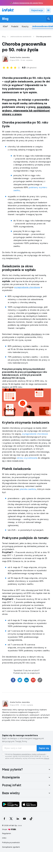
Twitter (11, 818)
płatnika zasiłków (28, 489)
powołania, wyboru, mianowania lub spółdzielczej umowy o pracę (26, 110)
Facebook (4, 818)
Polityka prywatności (11, 842)
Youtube (24, 818)
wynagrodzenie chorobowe (35, 434)
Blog (5, 19)
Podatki (14, 26)
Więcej (46, 758)
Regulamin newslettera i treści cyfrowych (29, 754)
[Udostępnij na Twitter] (19, 681)
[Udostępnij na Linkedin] (26, 681)
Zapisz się (44, 748)
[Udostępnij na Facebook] (13, 681)
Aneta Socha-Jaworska (20, 57)
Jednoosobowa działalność (20, 36)
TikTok (31, 818)
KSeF (5, 26)
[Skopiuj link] (40, 681)
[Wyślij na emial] (33, 681)
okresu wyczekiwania (27, 458)
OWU (4, 838)
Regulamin (6, 833)
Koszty (25, 26)
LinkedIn (17, 818)
